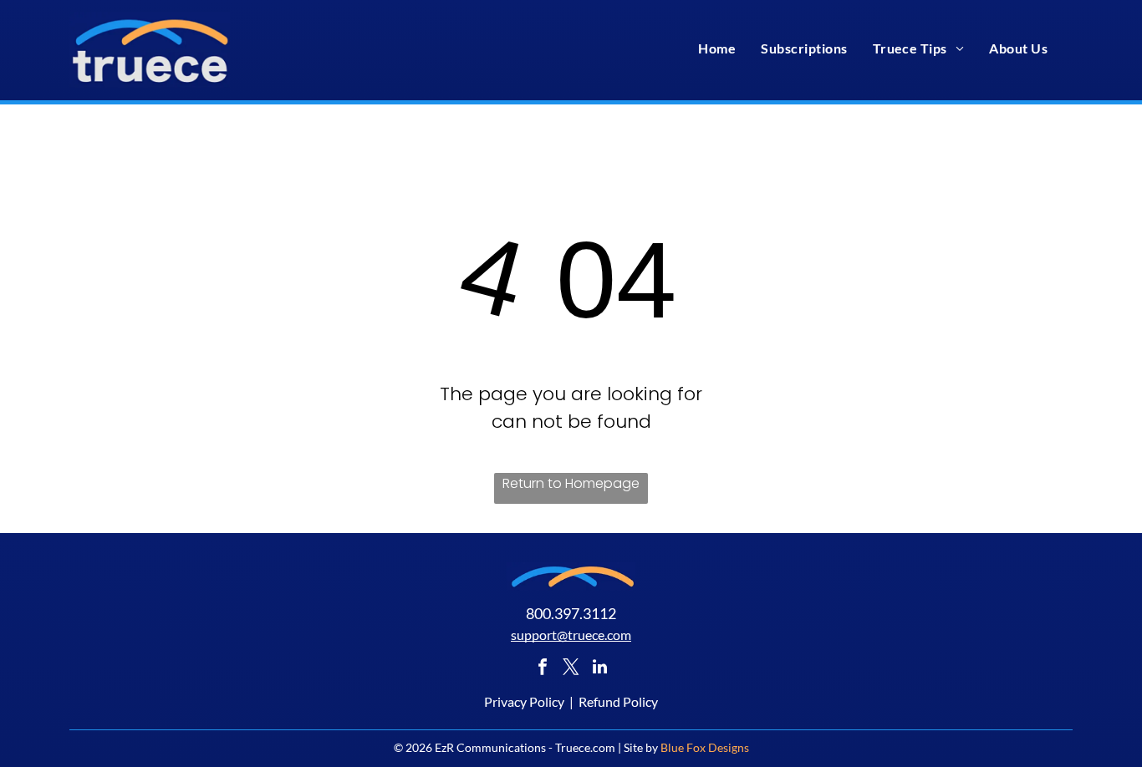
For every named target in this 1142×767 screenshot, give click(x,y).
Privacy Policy (524, 701)
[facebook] (542, 668)
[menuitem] (717, 48)
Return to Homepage (571, 483)
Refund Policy (618, 701)
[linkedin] (599, 668)
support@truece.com (571, 635)
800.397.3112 (571, 613)
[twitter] (571, 668)
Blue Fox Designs (704, 747)
